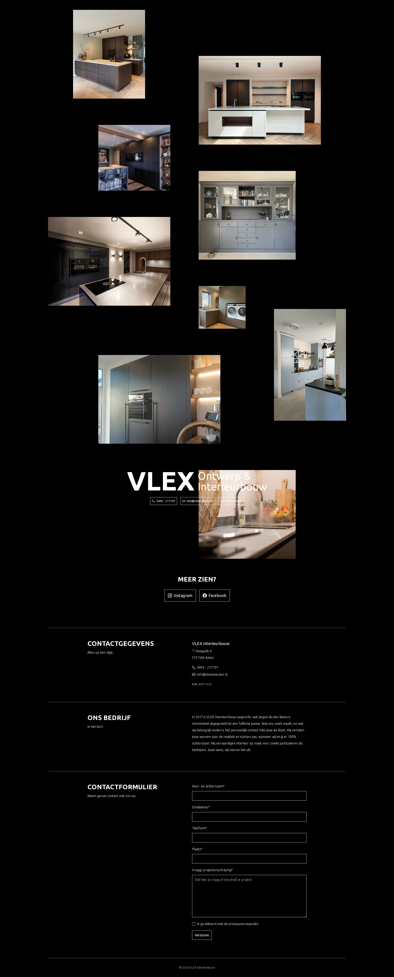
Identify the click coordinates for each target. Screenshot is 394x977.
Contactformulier (231, 501)
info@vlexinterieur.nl (200, 501)
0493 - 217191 (166, 501)
